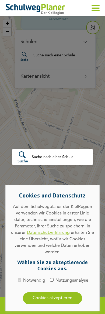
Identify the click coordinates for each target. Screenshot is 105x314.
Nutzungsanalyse (71, 280)
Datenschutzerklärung (48, 233)
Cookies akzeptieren (52, 298)
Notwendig (34, 280)
